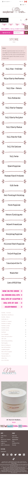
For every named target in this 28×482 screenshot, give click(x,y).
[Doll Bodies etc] (14, 94)
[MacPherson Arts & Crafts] (14, 12)
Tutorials (14, 445)
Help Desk (14, 435)
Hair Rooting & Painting (6, 341)
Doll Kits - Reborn (5, 317)
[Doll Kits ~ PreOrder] (14, 64)
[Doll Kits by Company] (14, 103)
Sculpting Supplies (5, 349)
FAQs (13, 441)
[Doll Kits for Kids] (14, 132)
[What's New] (14, 269)
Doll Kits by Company (6, 321)
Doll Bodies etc (4, 319)
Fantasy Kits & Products (6, 336)
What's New (4, 358)
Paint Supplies (4, 343)
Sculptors (3, 443)
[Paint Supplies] (14, 201)
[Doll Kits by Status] (14, 123)
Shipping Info (15, 439)
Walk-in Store (4, 441)
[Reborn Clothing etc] (14, 210)
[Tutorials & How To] (14, 259)
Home (14, 42)
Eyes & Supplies (4, 334)
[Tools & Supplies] (14, 249)
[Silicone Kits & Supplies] (14, 239)
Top (26, 28)
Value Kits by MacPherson (7, 315)
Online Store (4, 435)
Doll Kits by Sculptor (6, 323)
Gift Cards (3, 338)
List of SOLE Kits (5, 360)
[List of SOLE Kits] (14, 278)
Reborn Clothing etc (6, 345)
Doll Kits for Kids (5, 328)
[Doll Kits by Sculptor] (14, 113)
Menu (4, 20)
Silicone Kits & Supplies (6, 351)
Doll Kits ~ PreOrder (6, 312)
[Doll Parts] (14, 152)
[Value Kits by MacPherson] (14, 74)
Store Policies (15, 437)
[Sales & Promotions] (14, 220)
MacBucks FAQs (15, 443)
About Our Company (6, 439)
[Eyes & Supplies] (14, 162)
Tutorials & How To (5, 356)
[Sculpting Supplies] (14, 230)
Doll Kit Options (5, 330)
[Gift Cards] (14, 181)
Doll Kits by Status (5, 325)
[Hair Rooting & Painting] (14, 191)
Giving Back (3, 451)
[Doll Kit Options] (14, 142)
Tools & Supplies (5, 353)
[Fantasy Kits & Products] (14, 171)
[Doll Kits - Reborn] (14, 84)
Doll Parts (3, 332)
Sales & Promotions (5, 347)
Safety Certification (5, 445)
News (2, 437)
